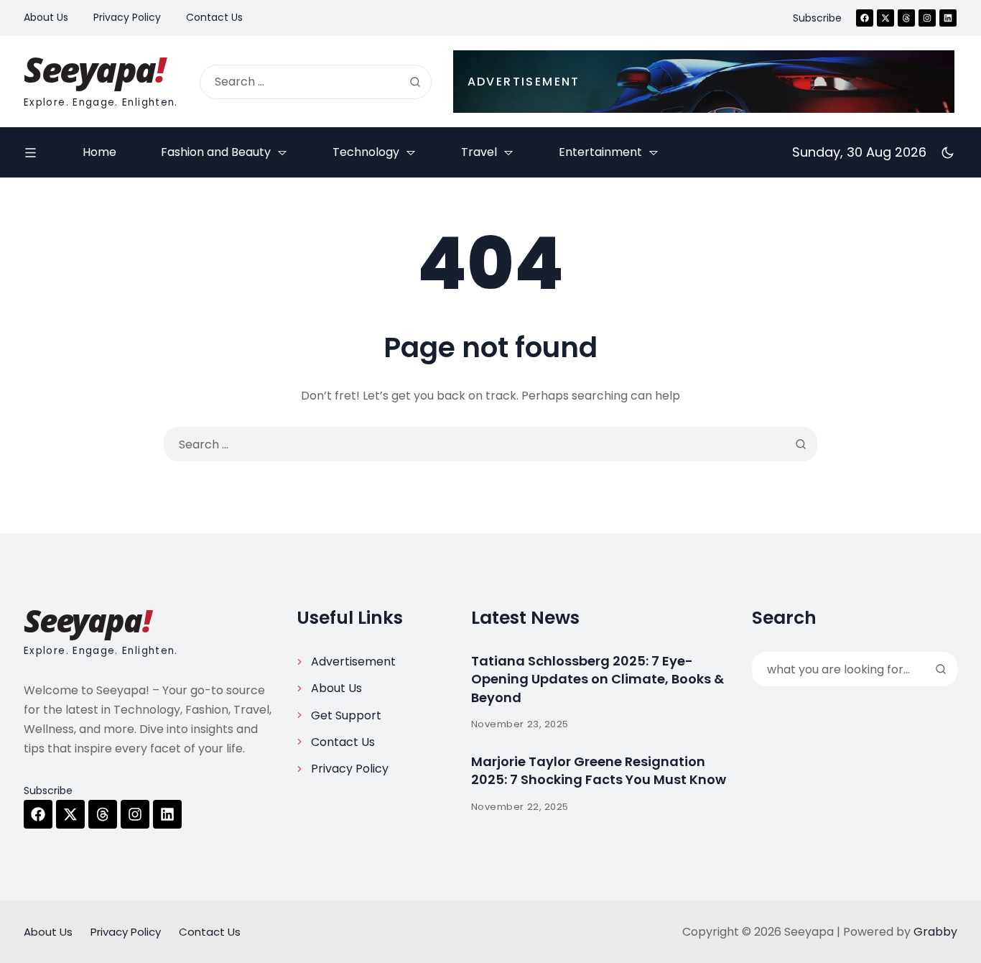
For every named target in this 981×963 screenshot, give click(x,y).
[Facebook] (864, 18)
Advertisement (353, 661)
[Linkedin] (948, 18)
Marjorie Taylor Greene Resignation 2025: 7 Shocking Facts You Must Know (598, 770)
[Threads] (906, 18)
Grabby (935, 931)
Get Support (346, 715)
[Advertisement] (703, 81)
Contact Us (343, 742)
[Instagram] (927, 18)
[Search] (415, 82)
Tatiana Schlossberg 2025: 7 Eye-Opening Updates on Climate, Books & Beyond (597, 679)
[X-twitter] (885, 18)
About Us (336, 688)
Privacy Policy (350, 768)
